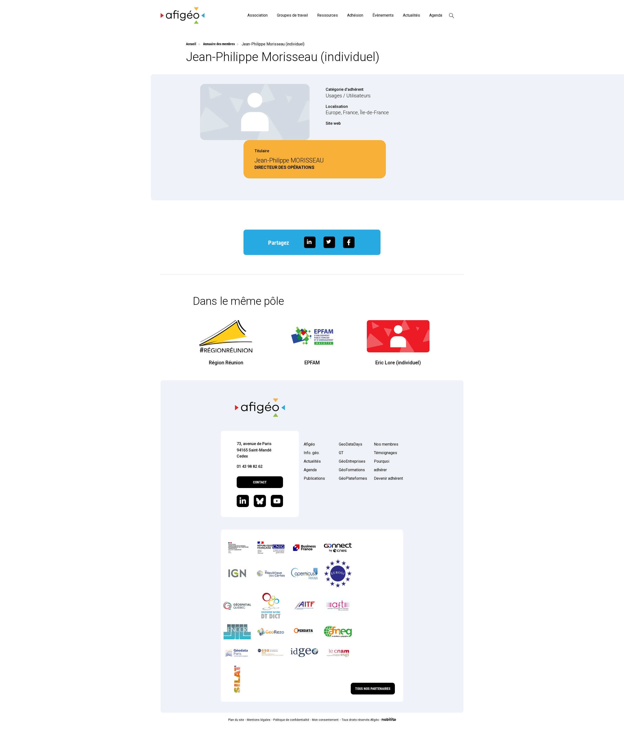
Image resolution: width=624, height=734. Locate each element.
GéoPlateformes (353, 478)
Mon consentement (325, 720)
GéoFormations (352, 470)
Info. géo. (312, 452)
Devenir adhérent (388, 478)
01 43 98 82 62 (250, 466)
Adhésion (355, 15)
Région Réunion (226, 363)
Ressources (327, 15)
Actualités (411, 15)
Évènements (383, 15)
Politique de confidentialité (291, 720)
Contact (260, 482)
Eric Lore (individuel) (398, 363)
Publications (314, 478)
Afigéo (309, 444)
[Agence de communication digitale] (388, 720)
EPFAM (312, 363)
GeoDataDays (350, 444)
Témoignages (385, 452)
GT (341, 452)
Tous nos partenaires (372, 689)
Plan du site (236, 720)
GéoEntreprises (352, 461)
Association (257, 15)
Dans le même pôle (238, 301)
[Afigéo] (183, 22)
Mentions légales (258, 720)
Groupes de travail (292, 15)
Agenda (435, 15)
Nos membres (386, 444)
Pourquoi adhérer (381, 465)
